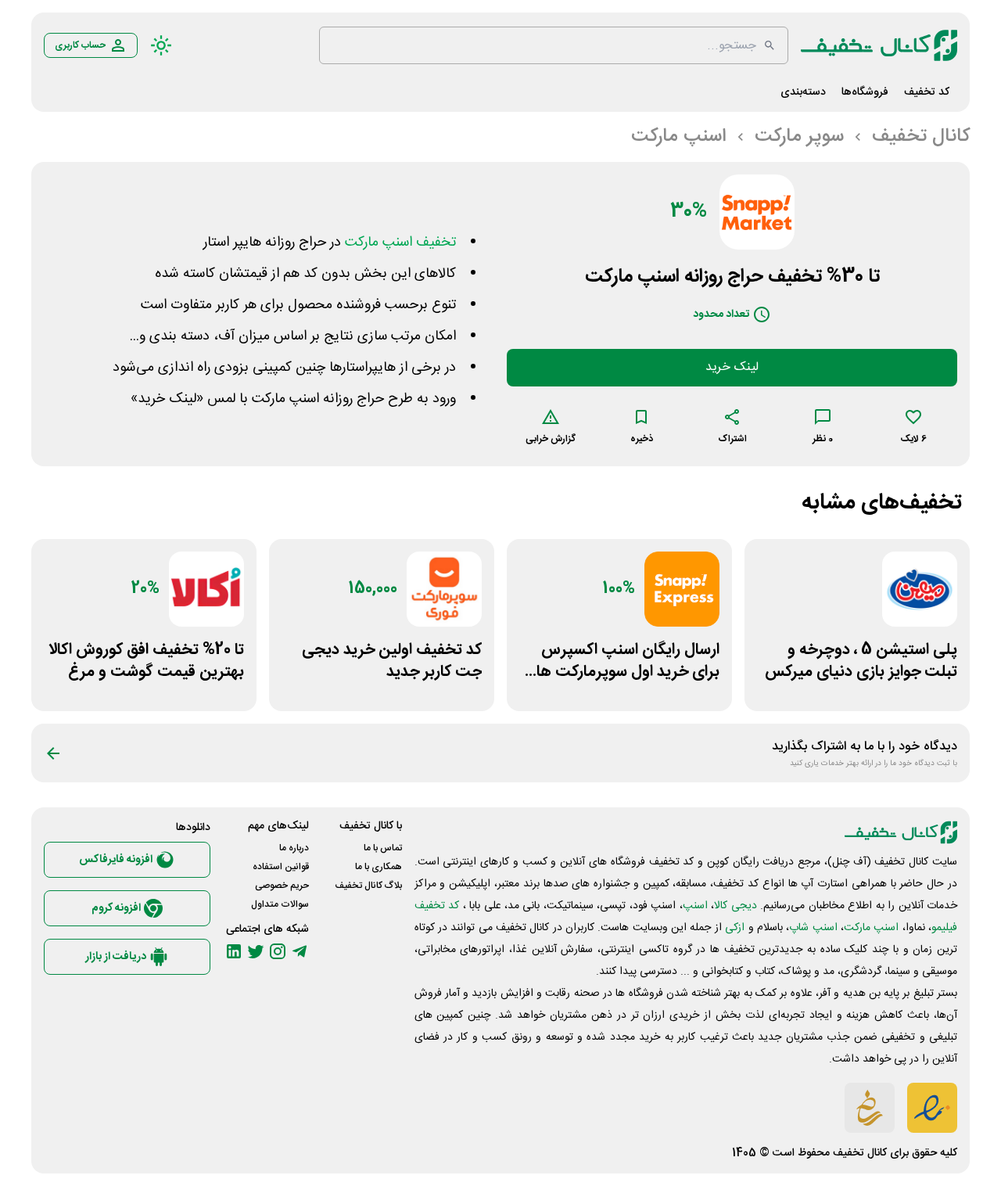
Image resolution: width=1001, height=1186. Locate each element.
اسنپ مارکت (871, 927)
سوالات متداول (280, 904)
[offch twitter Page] (255, 951)
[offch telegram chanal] (299, 951)
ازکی (734, 927)
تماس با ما (383, 848)
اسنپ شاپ (813, 927)
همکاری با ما (378, 867)
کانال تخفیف (860, 1153)
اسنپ (695, 906)
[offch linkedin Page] (233, 951)
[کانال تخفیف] (879, 45)
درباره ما (294, 848)
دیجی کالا (735, 906)
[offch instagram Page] (277, 951)
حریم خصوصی (282, 885)
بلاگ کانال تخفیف (368, 885)
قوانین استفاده (281, 867)
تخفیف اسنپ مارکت (400, 242)
